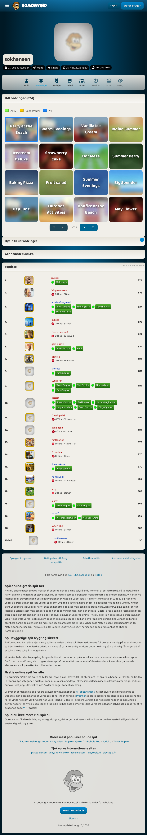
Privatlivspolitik (91, 558)
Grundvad (57, 452)
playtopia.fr (109, 753)
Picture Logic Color (106, 402)
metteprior (58, 440)
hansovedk (58, 477)
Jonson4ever (59, 464)
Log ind (113, 5)
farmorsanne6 (59, 332)
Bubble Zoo (93, 741)
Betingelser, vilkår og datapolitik (56, 560)
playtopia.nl (94, 753)
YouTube (73, 575)
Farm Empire (103, 307)
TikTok (98, 575)
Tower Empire (63, 307)
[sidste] (93, 227)
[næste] (84, 227)
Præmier (81, 696)
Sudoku (106, 741)
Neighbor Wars (64, 407)
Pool (79, 348)
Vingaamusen (59, 290)
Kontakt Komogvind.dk (73, 810)
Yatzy (53, 741)
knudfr (56, 513)
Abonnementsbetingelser (126, 558)
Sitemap (73, 819)
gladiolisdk (57, 344)
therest (56, 369)
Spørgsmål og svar (20, 558)
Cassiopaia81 (59, 415)
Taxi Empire (83, 385)
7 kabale (23, 741)
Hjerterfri (80, 741)
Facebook (84, 575)
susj (54, 489)
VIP (25, 708)
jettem (55, 398)
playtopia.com (39, 753)
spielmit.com (78, 753)
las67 (54, 501)
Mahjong (35, 741)
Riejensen (57, 428)
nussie (55, 278)
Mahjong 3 (61, 282)
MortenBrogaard (61, 302)
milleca (55, 320)
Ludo (45, 741)
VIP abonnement (85, 692)
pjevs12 (56, 357)
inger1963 (57, 526)
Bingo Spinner (106, 407)
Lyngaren (57, 381)
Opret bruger (132, 6)
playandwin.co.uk (59, 753)
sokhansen (60, 538)
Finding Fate (83, 307)
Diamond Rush (63, 312)
